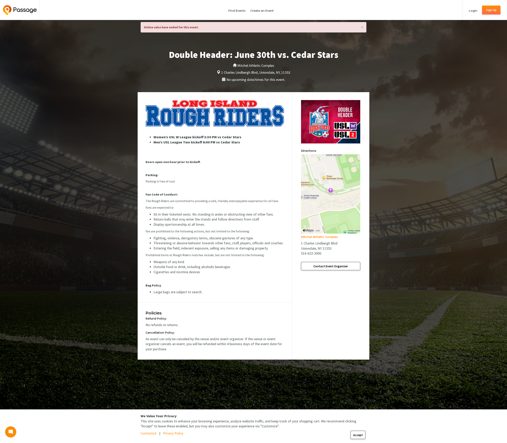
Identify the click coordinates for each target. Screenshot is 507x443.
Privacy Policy (173, 433)
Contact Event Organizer (330, 266)
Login (473, 10)
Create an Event (262, 10)
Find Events (237, 10)
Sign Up (491, 10)
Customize (148, 433)
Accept (358, 435)
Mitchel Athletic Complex (319, 237)
